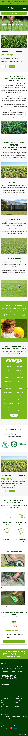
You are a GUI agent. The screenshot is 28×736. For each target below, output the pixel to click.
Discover (14, 641)
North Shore (17, 689)
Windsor (17, 702)
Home (2, 21)
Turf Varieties (8, 21)
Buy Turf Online (22, 734)
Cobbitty (16, 704)
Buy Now (12, 66)
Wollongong (17, 700)
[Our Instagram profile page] (3, 723)
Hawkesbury (3, 700)
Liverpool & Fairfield (5, 706)
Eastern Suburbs (4, 698)
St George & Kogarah (19, 696)
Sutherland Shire (18, 698)
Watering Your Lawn (6, 587)
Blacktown (3, 687)
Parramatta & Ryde (19, 694)
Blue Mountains (4, 691)
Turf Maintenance (5, 569)
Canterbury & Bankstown (6, 694)
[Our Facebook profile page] (1, 723)
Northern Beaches (18, 691)
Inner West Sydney (4, 704)
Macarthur (17, 687)
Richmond (17, 706)
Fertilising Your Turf (6, 606)
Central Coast (4, 696)
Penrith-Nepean (4, 689)
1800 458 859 (15, 13)
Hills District (3, 702)
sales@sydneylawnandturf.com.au (10, 714)
